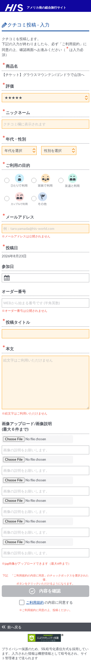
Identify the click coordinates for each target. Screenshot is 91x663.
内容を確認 (50, 590)
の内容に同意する (49, 602)
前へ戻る (14, 627)
